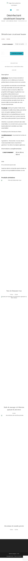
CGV (18, 553)
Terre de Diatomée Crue (14, 291)
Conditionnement (7, 44)
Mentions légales (12, 553)
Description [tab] (14, 63)
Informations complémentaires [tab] (14, 66)
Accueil (3, 21)
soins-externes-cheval (11, 21)
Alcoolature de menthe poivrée (14, 526)
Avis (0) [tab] (14, 70)
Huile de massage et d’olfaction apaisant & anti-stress (14, 408)
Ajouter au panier (17, 53)
